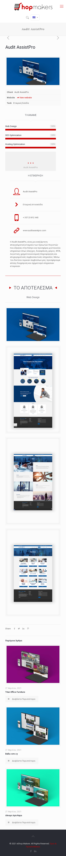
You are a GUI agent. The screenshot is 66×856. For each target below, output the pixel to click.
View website (25, 97)
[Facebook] (31, 851)
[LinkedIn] (35, 851)
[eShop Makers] (33, 6)
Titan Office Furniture (15, 692)
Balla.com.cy (11, 754)
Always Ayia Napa (13, 815)
